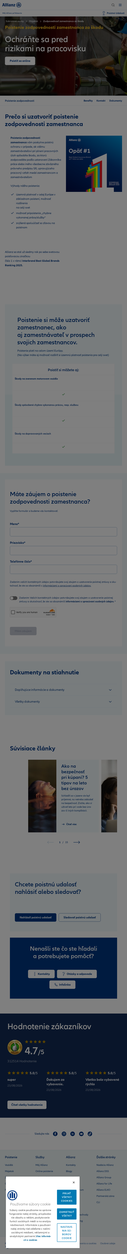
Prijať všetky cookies (66, 1197)
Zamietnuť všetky (66, 1214)
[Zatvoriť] (73, 1182)
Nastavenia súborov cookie (67, 1232)
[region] (43, 1212)
